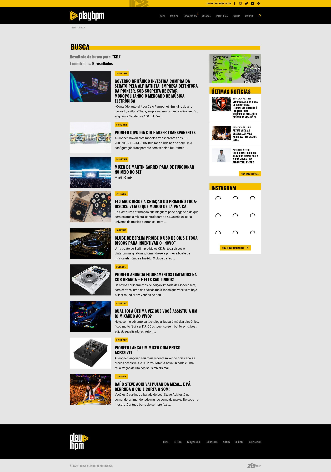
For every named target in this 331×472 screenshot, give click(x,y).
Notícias (174, 15)
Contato (249, 15)
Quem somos (255, 442)
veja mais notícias (250, 173)
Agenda (236, 15)
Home (162, 15)
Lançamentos (190, 15)
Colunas (206, 15)
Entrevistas (222, 15)
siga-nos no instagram (233, 247)
